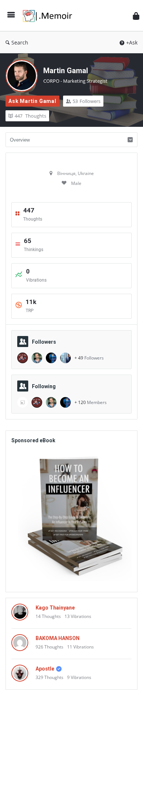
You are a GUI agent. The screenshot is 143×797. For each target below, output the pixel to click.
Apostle (45, 669)
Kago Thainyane (55, 608)
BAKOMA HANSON (58, 638)
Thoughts (30, 115)
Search (19, 42)
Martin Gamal (65, 70)
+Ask (132, 42)
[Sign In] (136, 15)
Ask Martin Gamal (32, 101)
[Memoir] (49, 15)
